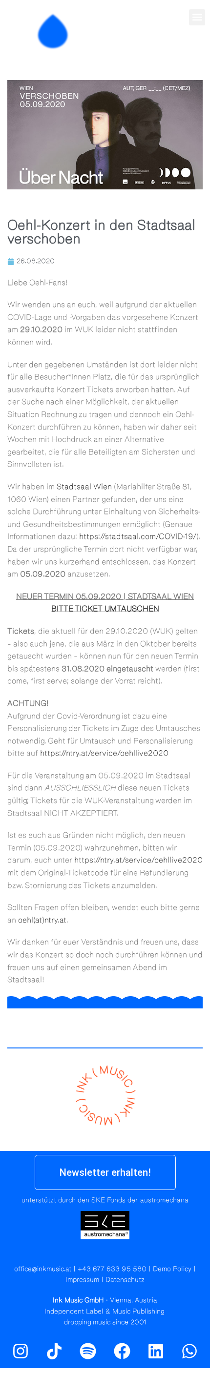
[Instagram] (176, 52)
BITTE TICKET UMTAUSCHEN (105, 609)
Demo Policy (172, 1269)
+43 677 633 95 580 (112, 1269)
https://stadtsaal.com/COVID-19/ (137, 536)
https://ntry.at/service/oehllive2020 (104, 753)
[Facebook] (122, 1350)
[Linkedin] (156, 1350)
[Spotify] (197, 52)
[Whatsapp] (189, 1350)
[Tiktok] (54, 1350)
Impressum (82, 1279)
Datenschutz (125, 1279)
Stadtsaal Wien (84, 487)
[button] (197, 17)
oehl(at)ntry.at (42, 920)
